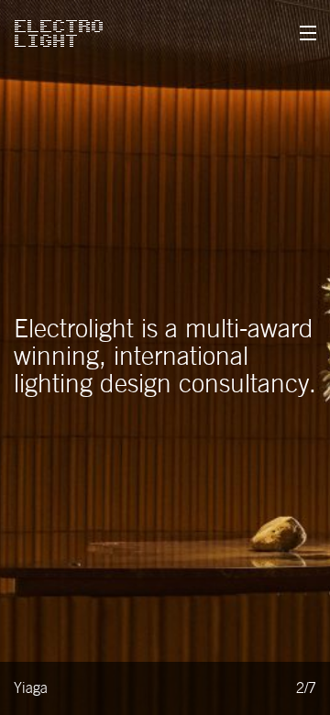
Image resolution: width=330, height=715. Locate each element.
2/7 (306, 688)
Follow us (71, 436)
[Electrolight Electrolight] (59, 33)
